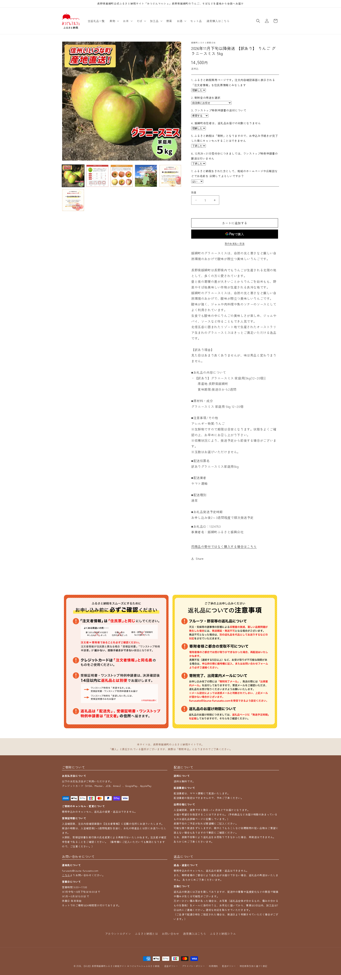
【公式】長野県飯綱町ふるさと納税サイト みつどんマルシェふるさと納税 (120, 966)
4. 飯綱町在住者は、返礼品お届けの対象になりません (226, 123)
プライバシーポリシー (193, 965)
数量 (194, 192)
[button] (114, 21)
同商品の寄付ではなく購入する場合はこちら (224, 546)
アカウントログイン (118, 934)
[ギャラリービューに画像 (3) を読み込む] (122, 176)
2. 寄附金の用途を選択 (205, 98)
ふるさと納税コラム (223, 934)
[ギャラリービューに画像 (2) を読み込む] (97, 176)
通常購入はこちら (194, 934)
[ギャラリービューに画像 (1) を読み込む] (73, 176)
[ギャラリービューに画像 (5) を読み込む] (170, 176)
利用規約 (213, 965)
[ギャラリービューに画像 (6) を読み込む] (73, 200)
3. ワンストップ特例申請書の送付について (218, 110)
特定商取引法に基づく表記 (253, 965)
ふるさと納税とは (146, 934)
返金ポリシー (171, 965)
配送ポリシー (229, 965)
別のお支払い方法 (235, 243)
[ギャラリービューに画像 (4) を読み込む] (146, 176)
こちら (66, 875)
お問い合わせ (170, 934)
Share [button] (200, 558)
